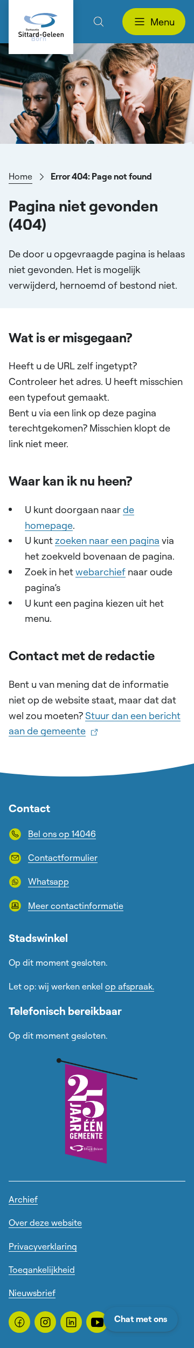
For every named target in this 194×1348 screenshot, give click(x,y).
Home (20, 176)
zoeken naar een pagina (107, 540)
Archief (23, 1199)
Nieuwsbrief (32, 1292)
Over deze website (45, 1222)
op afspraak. (129, 986)
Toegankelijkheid (42, 1269)
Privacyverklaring (43, 1246)
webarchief (100, 571)
